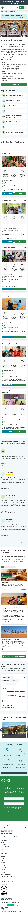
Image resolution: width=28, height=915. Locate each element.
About (2, 858)
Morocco (12, 467)
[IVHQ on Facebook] (2, 836)
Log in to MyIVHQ (4, 853)
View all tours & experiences (14, 656)
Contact (3, 872)
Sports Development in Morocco (10, 248)
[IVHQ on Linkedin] (12, 836)
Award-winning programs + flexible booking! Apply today (14, 2)
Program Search (4, 844)
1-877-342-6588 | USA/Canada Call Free (10, 878)
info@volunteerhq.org (6, 874)
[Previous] (2, 729)
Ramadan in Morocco (9, 200)
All (2, 567)
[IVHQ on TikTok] (7, 836)
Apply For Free (14, 84)
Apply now (14, 773)
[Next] (26, 729)
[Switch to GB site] (9, 830)
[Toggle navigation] (25, 7)
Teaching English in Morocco (12, 296)
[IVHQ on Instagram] (4, 836)
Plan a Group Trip (5, 848)
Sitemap (3, 869)
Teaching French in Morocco (12, 344)
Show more (4, 463)
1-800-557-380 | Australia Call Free (8, 881)
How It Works (4, 842)
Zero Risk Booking (5, 846)
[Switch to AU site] (6, 830)
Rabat (13, 567)
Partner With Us (4, 867)
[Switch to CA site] (13, 830)
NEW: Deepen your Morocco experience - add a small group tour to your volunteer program (14, 16)
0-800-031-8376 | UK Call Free (7, 880)
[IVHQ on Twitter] (9, 836)
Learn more (23, 589)
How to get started (14, 745)
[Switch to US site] (2, 830)
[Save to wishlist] (25, 154)
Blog (2, 860)
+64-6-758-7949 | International (8, 876)
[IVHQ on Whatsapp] (17, 836)
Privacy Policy (4, 865)
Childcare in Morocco (9, 154)
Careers (3, 862)
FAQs (2, 849)
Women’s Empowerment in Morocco (11, 392)
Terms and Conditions (6, 864)
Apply (21, 7)
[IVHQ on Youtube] (14, 836)
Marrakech (7, 567)
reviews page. (20, 542)
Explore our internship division (15, 911)
